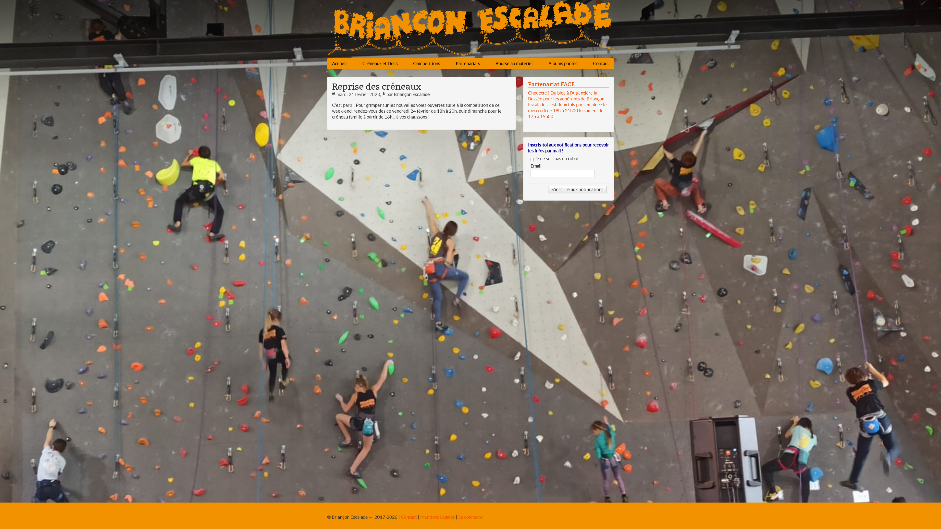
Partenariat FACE (551, 84)
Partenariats (468, 63)
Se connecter (471, 517)
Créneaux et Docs (380, 63)
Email (536, 166)
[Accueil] (470, 29)
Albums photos (563, 63)
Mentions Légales (437, 517)
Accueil (339, 63)
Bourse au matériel (514, 63)
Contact (601, 63)
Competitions (426, 63)
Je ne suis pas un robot (556, 158)
